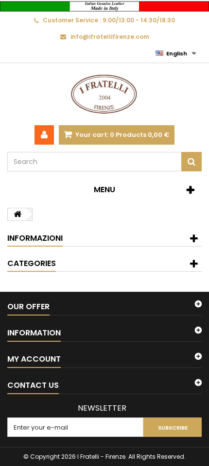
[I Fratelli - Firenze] (104, 94)
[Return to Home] (17, 214)
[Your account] (44, 135)
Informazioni (35, 238)
